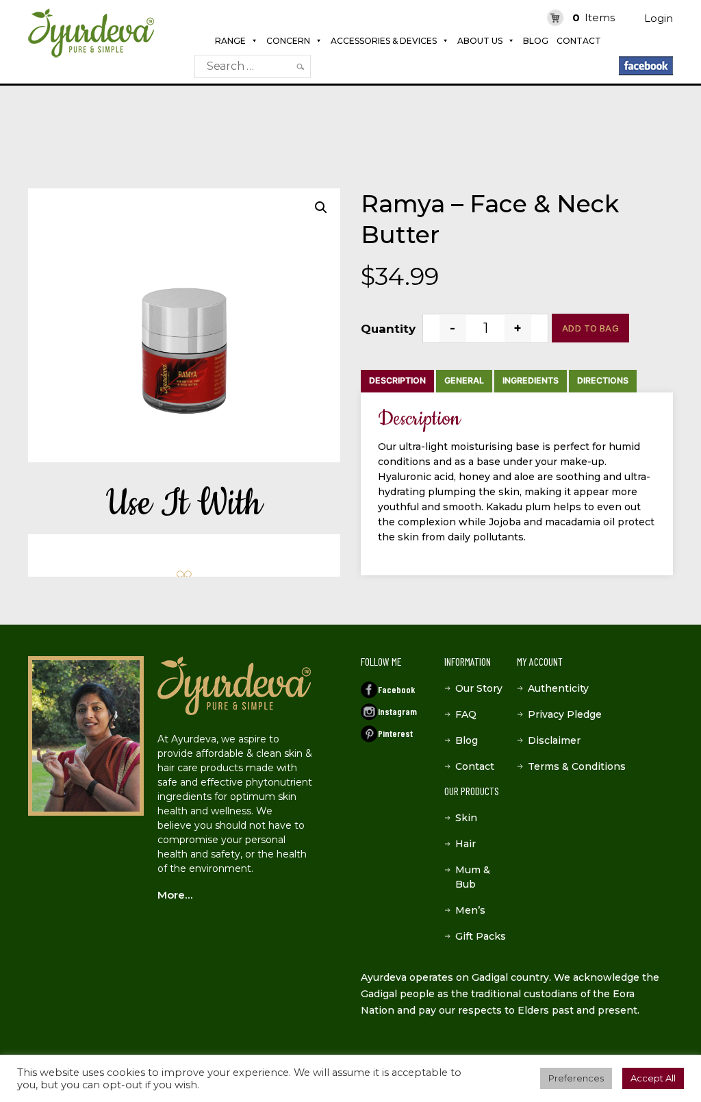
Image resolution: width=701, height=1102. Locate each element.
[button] (321, 207)
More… (174, 894)
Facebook (396, 689)
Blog (535, 41)
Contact (579, 41)
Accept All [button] (653, 1078)
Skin (466, 818)
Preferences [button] (576, 1078)
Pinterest (395, 733)
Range (230, 41)
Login (658, 18)
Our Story (478, 688)
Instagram (397, 711)
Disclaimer (554, 740)
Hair (465, 844)
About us (479, 41)
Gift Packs (480, 936)
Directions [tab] (602, 380)
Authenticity (558, 688)
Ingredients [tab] (530, 380)
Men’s (470, 910)
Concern (288, 41)
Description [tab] (397, 380)
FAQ (465, 714)
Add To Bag (590, 328)
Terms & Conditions (577, 766)
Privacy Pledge (565, 714)
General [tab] (464, 380)
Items (593, 17)
